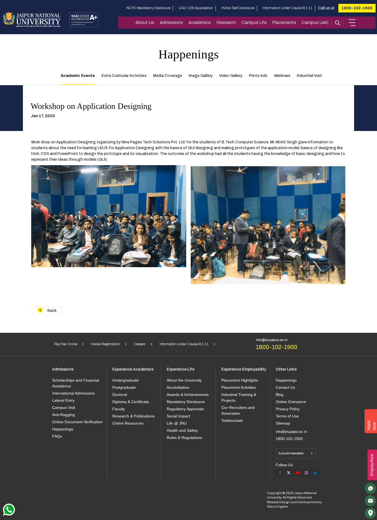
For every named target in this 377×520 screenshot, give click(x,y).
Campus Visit (63, 407)
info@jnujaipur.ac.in (272, 340)
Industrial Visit (309, 76)
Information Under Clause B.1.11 (287, 8)
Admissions (171, 22)
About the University (184, 380)
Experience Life (180, 369)
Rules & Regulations (184, 437)
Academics (200, 22)
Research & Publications (133, 416)
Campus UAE (315, 22)
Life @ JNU (177, 423)
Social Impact (178, 416)
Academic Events (78, 76)
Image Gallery (201, 76)
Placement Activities (238, 387)
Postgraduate (124, 387)
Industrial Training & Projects (238, 397)
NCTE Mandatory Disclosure (148, 8)
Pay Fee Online (65, 344)
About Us (145, 22)
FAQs (57, 436)
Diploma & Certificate (130, 402)
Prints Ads (258, 76)
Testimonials (232, 420)
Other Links (286, 369)
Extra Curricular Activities (124, 76)
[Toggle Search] (337, 23)
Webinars (282, 76)
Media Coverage (167, 76)
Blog (279, 394)
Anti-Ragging (63, 414)
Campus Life (254, 22)
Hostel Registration (105, 344)
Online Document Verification (77, 422)
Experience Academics (132, 369)
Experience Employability (243, 369)
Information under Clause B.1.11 (184, 344)
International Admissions (73, 393)
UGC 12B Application (196, 8)
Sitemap (283, 423)
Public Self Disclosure (237, 8)
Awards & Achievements (188, 394)
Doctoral (119, 394)
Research (226, 22)
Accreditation (178, 387)
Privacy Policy (288, 409)
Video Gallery (230, 76)
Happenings (62, 429)
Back (52, 311)
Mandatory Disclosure (186, 402)
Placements (284, 22)
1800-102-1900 (357, 8)
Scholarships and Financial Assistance (75, 383)
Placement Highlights (239, 380)
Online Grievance (291, 402)
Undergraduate (125, 380)
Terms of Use (287, 416)
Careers (140, 344)
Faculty (118, 409)
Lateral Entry (63, 400)
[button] (352, 22)
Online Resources (128, 423)
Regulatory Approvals (185, 409)
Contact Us (285, 387)
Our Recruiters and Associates (238, 410)
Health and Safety (182, 430)
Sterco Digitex (277, 506)
